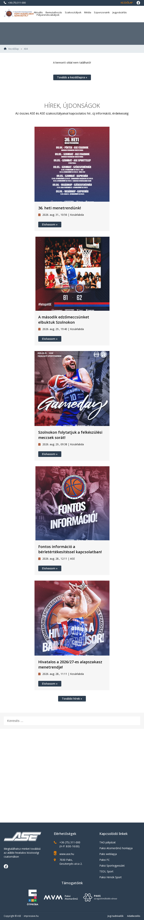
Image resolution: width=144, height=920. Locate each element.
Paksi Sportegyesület (112, 865)
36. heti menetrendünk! (59, 207)
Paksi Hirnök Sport (110, 877)
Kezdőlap (127, 2)
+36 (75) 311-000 (17, 2)
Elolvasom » (50, 224)
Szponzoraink (102, 12)
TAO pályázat (107, 842)
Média (87, 12)
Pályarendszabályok (48, 14)
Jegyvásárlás (119, 12)
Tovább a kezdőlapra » (72, 77)
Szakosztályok (73, 12)
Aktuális (38, 12)
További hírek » (72, 698)
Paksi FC (104, 860)
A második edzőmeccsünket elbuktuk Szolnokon (63, 319)
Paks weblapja (108, 854)
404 (26, 49)
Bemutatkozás (54, 12)
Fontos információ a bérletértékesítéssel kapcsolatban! (70, 549)
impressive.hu (31, 916)
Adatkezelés (133, 916)
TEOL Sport (106, 871)
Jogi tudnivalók (115, 916)
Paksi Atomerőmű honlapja (116, 848)
